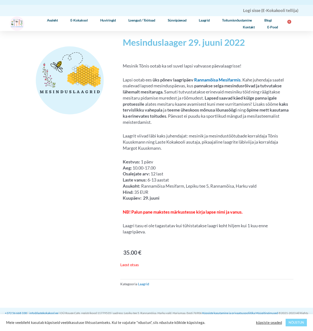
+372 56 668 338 (16, 313)
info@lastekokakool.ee (43, 313)
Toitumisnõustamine (237, 20)
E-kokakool (79, 20)
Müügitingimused (267, 313)
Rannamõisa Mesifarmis (217, 79)
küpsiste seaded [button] (269, 322)
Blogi (268, 20)
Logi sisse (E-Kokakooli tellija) (270, 10)
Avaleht (52, 20)
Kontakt (249, 27)
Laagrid (204, 20)
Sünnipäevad (177, 20)
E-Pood (272, 27)
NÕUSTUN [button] (296, 322)
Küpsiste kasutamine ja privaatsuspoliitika (228, 313)
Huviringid (108, 20)
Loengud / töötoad (141, 20)
